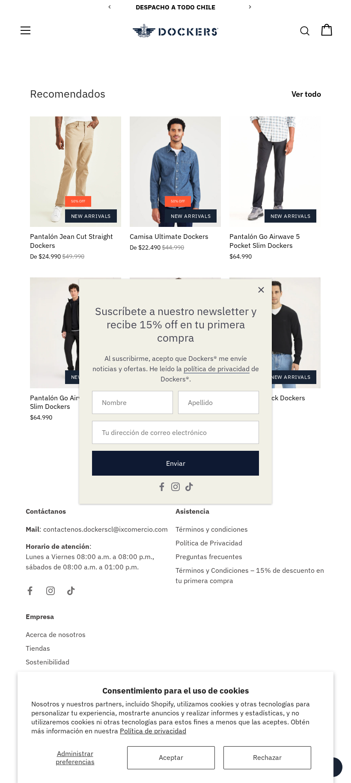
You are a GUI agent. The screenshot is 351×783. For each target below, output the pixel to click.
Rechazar (267, 757)
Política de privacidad (153, 730)
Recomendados (67, 93)
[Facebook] (162, 486)
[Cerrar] (261, 289)
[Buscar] (305, 31)
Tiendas (38, 648)
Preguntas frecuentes (209, 556)
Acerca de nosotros (56, 634)
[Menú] (25, 30)
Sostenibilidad (47, 662)
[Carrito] (326, 31)
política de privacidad (217, 368)
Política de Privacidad (209, 543)
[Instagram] (175, 486)
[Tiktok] (189, 486)
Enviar (175, 463)
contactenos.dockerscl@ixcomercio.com (105, 529)
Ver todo (306, 94)
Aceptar (171, 757)
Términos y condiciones (212, 529)
